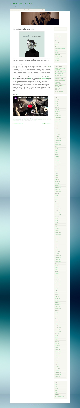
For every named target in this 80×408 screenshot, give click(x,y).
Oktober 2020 (57, 236)
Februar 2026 (57, 111)
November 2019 (58, 257)
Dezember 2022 (58, 185)
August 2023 (57, 169)
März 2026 (57, 109)
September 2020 (58, 238)
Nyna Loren (25, 119)
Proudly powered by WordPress (33, 404)
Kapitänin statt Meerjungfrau (60, 80)
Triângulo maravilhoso (46, 123)
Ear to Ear (56, 44)
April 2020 (56, 247)
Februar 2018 (57, 298)
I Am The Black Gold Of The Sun (60, 71)
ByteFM (56, 390)
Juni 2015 (56, 360)
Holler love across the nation (60, 48)
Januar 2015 (57, 370)
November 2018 (58, 281)
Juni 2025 (56, 127)
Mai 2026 (56, 105)
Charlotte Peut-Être (44, 118)
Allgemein (23, 118)
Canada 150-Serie (42, 59)
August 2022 (57, 193)
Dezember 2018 (58, 279)
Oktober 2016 (57, 329)
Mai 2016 (56, 339)
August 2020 (57, 240)
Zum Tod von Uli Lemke (59, 91)
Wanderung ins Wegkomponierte (58, 83)
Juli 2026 (56, 101)
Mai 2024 (56, 152)
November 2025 (58, 117)
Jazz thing (56, 392)
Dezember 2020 (58, 232)
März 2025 (57, 132)
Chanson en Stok (38, 118)
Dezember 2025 (58, 115)
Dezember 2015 (58, 349)
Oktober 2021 (57, 212)
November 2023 (58, 164)
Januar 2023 (57, 183)
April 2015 (56, 364)
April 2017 (56, 318)
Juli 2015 (56, 359)
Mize (22, 119)
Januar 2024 (57, 160)
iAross (49, 118)
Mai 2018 (56, 292)
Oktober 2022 (57, 189)
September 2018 (58, 284)
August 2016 (57, 333)
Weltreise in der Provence (59, 78)
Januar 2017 (57, 323)
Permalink (34, 120)
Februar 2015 (57, 368)
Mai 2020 (56, 245)
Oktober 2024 (57, 142)
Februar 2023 (57, 181)
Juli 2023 (56, 171)
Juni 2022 (56, 197)
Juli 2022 (56, 195)
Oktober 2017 (57, 306)
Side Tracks (57, 60)
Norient (56, 388)
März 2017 (57, 320)
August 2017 (57, 310)
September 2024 (58, 144)
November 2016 (58, 327)
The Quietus (57, 384)
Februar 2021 (57, 228)
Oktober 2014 (57, 376)
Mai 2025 (56, 128)
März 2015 (57, 366)
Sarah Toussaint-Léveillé (44, 78)
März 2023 (57, 179)
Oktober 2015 (57, 353)
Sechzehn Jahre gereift (59, 73)
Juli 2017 (56, 312)
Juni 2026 (56, 103)
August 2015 (57, 357)
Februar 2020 (57, 251)
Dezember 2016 (58, 325)
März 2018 (57, 296)
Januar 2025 (57, 136)
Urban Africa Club (58, 394)
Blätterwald (26, 9)
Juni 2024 (56, 150)
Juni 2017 (56, 314)
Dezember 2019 (58, 255)
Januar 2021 (57, 230)
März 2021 (57, 226)
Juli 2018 (56, 288)
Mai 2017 (56, 316)
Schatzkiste (57, 58)
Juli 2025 (56, 125)
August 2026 (57, 99)
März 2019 (57, 273)
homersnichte (25, 27)
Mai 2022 (56, 199)
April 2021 (56, 224)
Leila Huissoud (18, 119)
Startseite (13, 9)
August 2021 (57, 216)
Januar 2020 (57, 253)
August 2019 (57, 263)
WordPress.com (49, 404)
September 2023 (58, 167)
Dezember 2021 (58, 208)
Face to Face (57, 46)
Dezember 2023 (58, 162)
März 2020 (57, 249)
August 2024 (57, 146)
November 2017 (58, 304)
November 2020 (58, 234)
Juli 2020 (56, 242)
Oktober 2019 (57, 259)
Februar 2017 (57, 321)
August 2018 (57, 286)
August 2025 (57, 123)
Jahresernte (57, 50)
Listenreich (57, 52)
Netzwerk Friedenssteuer (59, 396)
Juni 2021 (56, 220)
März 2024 (57, 156)
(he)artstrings (57, 38)
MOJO (56, 386)
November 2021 (58, 210)
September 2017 (58, 308)
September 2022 (58, 191)
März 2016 (57, 343)
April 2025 (56, 130)
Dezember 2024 (58, 138)
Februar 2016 (57, 345)
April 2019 (56, 271)
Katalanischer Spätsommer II (18, 123)
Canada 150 (27, 118)
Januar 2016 (57, 347)
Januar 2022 (57, 206)
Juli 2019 (56, 265)
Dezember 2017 (58, 302)
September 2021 (58, 214)
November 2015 (58, 351)
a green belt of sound (21, 3)
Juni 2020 (56, 243)
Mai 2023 (56, 175)
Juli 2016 (56, 335)
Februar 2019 (57, 275)
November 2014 (58, 374)
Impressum (32, 9)
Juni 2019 (56, 267)
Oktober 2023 (57, 166)
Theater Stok (46, 119)
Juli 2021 (56, 218)
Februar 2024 (57, 158)
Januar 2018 (57, 300)
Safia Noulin (30, 119)
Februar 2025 (57, 134)
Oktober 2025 (57, 119)
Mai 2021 (56, 222)
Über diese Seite (19, 9)
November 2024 (58, 140)
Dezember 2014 (58, 372)
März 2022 (57, 203)
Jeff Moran (18, 82)
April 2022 (56, 201)
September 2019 (58, 261)
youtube (16, 94)
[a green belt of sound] (40, 18)
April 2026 (56, 107)
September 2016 (58, 331)
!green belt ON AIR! (58, 36)
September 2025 (58, 121)
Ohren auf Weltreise (58, 56)
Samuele (29, 78)
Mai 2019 (56, 269)
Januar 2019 (57, 277)
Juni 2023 (56, 173)
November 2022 (58, 187)
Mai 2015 (56, 362)
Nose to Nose (57, 54)
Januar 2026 (57, 113)
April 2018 (56, 294)
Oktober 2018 (57, 282)
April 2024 (56, 154)
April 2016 (56, 341)
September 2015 (58, 355)
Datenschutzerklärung (40, 9)
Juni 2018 (56, 290)
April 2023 (56, 177)
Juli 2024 (56, 148)
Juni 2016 (56, 337)
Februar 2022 (57, 205)
